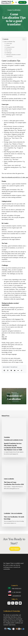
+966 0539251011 (16, 588)
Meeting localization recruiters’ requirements (13, 55)
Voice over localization (16, 513)
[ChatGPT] (4, 370)
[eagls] (22, 629)
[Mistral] (14, 370)
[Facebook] (8, 603)
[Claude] (11, 370)
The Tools (8, 50)
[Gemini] (18, 370)
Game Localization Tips (9, 41)
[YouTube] (20, 603)
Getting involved (10, 47)
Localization (7, 513)
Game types (9, 43)
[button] (22, 2)
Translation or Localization (14, 396)
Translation (7, 437)
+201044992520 (16, 596)
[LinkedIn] (16, 603)
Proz (3, 336)
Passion (8, 45)
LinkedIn (4, 338)
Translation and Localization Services (13, 440)
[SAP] (9, 629)
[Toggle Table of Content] (23, 39)
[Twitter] (12, 603)
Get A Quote (15, 549)
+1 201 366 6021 (16, 592)
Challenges (9, 52)
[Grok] (21, 370)
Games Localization (14, 10)
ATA (3, 335)
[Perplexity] (7, 370)
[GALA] (5, 629)
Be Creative (9, 49)
